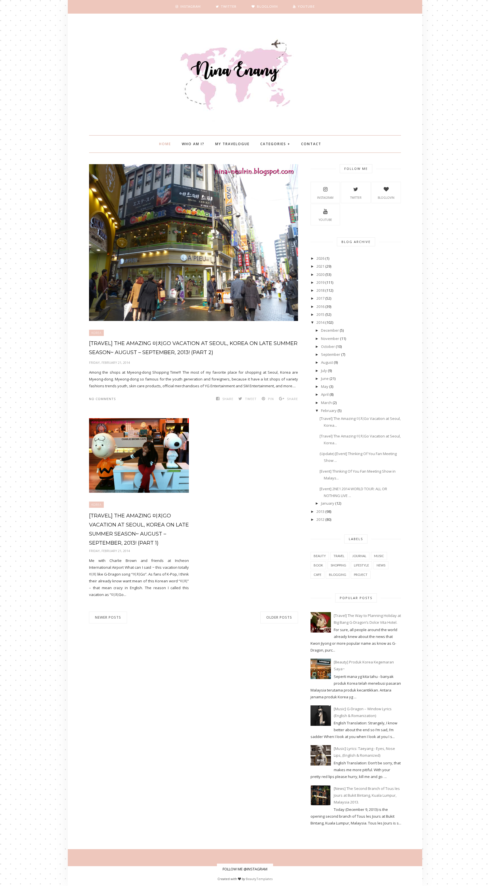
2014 (320, 322)
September (330, 354)
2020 (320, 274)
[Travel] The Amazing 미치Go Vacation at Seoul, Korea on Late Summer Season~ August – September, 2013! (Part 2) (193, 348)
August (327, 362)
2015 (320, 314)
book (318, 565)
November (330, 338)
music (379, 556)
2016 (320, 306)
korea (96, 333)
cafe (317, 574)
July (324, 370)
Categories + (275, 143)
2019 (320, 282)
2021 (320, 266)
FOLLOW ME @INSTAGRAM (245, 869)
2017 (320, 298)
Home (165, 143)
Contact (311, 143)
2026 (320, 258)
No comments (102, 399)
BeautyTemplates (259, 879)
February (329, 410)
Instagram (325, 198)
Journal (359, 556)
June (325, 378)
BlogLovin (386, 198)
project (361, 574)
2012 (320, 519)
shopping (338, 565)
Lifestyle (361, 565)
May (324, 386)
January (327, 503)
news (381, 565)
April (325, 394)
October (328, 346)
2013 (320, 511)
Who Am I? (193, 143)
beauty (320, 556)
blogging (337, 574)
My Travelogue (232, 143)
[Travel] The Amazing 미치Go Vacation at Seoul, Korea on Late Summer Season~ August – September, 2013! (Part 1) (139, 529)
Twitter (356, 198)
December (330, 330)
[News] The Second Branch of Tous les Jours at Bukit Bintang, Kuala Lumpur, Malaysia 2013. (367, 795)
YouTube (325, 220)
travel (339, 556)
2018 (320, 290)
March (326, 402)
